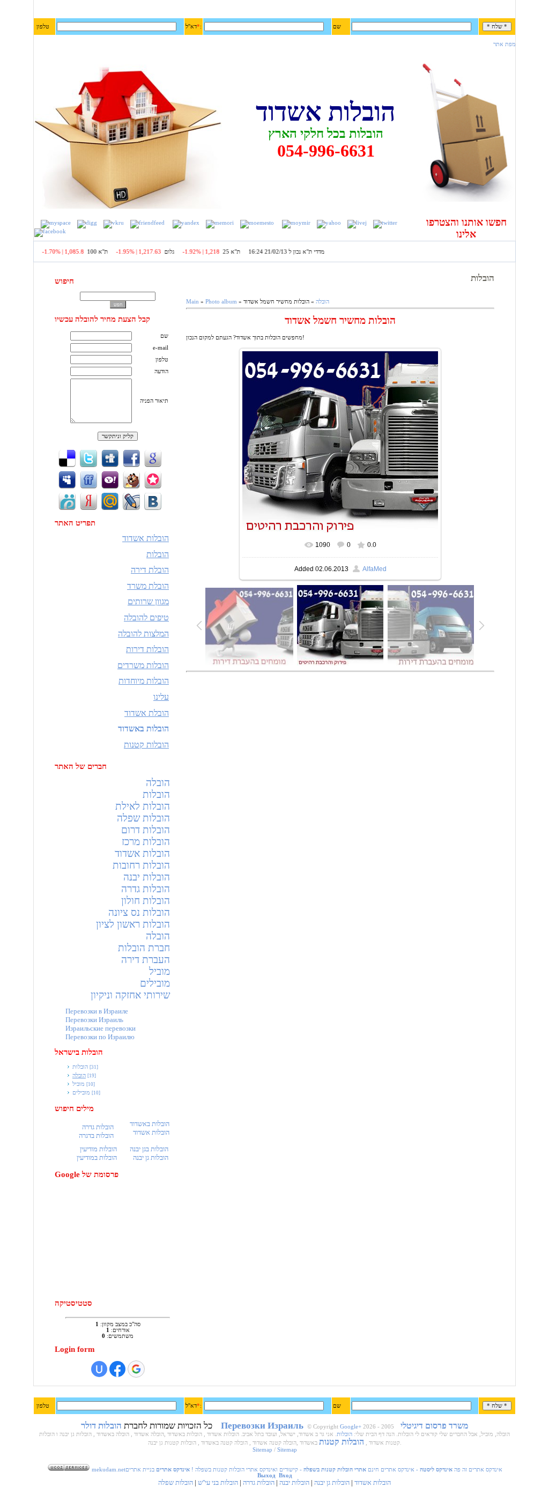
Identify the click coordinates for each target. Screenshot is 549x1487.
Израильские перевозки (100, 1028)
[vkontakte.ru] (113, 223)
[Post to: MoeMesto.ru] (67, 501)
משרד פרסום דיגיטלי (434, 1425)
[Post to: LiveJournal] (131, 501)
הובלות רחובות (141, 865)
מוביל (159, 971)
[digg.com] (87, 223)
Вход (285, 1475)
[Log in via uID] (99, 1369)
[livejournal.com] (357, 223)
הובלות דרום (145, 829)
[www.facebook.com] (50, 231)
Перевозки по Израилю (100, 1037)
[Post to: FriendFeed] (88, 479)
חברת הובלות (144, 947)
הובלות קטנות (341, 1441)
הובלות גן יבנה (332, 1482)
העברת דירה (145, 959)
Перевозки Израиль (94, 1020)
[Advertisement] (119, 1238)
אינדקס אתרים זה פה (478, 1470)
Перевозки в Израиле (96, 1011)
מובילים (155, 983)
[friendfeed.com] (147, 223)
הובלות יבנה (146, 877)
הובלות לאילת (142, 806)
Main (192, 302)
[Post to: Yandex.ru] (88, 501)
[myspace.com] (56, 223)
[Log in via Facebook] (117, 1369)
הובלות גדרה (145, 888)
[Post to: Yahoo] (110, 479)
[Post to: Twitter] (88, 458)
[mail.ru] (296, 223)
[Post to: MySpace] (67, 479)
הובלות (156, 794)
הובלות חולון (145, 900)
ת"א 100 (112, 252)
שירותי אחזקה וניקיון (130, 995)
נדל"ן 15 (39, 252)
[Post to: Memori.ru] (153, 479)
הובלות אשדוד (142, 853)
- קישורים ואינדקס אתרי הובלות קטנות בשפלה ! (278, 1470)
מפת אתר (504, 44)
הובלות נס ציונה (139, 912)
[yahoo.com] (329, 223)
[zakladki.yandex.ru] (186, 223)
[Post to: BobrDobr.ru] (131, 479)
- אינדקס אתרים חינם (409, 1470)
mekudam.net (108, 1470)
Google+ (350, 1427)
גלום (184, 252)
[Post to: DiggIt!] (110, 458)
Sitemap (262, 1450)
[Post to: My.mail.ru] (110, 501)
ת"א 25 (246, 252)
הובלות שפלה (143, 818)
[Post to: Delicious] (67, 458)
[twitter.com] (385, 223)
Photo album (221, 302)
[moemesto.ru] (257, 223)
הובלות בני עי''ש (218, 1482)
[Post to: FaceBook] (131, 458)
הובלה (158, 782)
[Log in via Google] (136, 1369)
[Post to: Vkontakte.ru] (153, 501)
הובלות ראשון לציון (133, 924)
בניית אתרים (139, 1470)
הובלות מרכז (146, 841)
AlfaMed (374, 569)
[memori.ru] (220, 223)
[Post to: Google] (153, 458)
